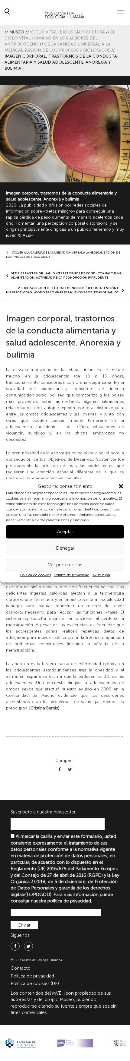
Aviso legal (101, 575)
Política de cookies (35, 575)
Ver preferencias (65, 564)
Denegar (65, 548)
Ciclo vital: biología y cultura (68, 32)
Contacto (21, 968)
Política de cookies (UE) (35, 983)
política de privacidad (69, 901)
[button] (121, 486)
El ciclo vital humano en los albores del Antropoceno (60, 38)
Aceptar (65, 531)
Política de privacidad (71, 575)
